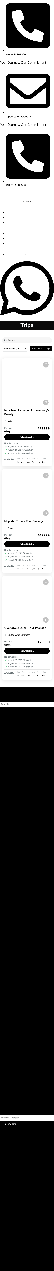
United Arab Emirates (19, 634)
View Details (27, 437)
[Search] (4, 710)
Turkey (11, 528)
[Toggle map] (46, 402)
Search (3, 699)
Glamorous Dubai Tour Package (25, 627)
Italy (10, 421)
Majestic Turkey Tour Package (24, 521)
